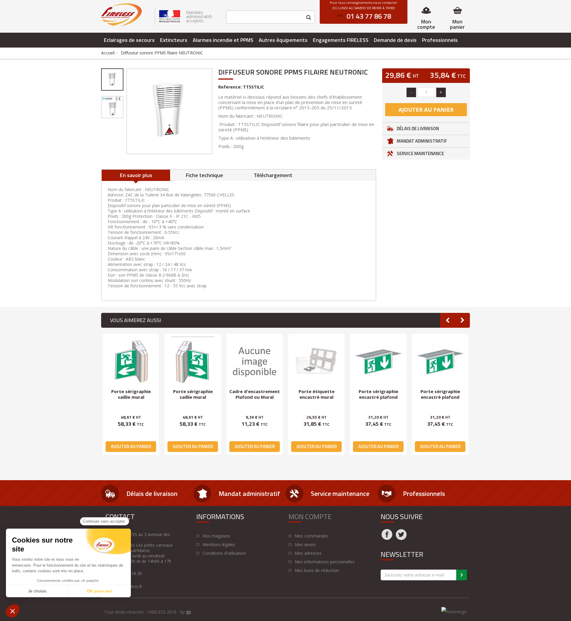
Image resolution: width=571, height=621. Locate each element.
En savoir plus (136, 175)
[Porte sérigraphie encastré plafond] (378, 362)
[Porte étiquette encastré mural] (316, 362)
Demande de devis (395, 40)
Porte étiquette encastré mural (317, 394)
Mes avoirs (305, 544)
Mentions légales (219, 544)
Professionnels (440, 40)
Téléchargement (273, 175)
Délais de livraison (418, 128)
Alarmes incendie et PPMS (223, 40)
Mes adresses (308, 553)
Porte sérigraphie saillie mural (131, 394)
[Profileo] (188, 613)
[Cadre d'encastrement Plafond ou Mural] (254, 362)
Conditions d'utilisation (224, 553)
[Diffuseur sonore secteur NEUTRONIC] (112, 79)
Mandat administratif (422, 141)
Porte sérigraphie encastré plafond (378, 394)
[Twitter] (401, 538)
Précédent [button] (125, 111)
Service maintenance (420, 153)
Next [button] (462, 320)
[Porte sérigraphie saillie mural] (131, 362)
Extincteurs (173, 40)
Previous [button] (447, 320)
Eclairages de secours (129, 40)
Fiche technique (204, 175)
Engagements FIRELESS (340, 40)
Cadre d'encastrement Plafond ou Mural (254, 394)
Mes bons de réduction (317, 570)
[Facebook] (387, 538)
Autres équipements (283, 40)
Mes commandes (311, 536)
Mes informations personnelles (324, 562)
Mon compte (426, 24)
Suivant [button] (213, 111)
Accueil (107, 53)
